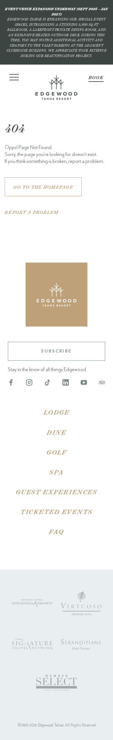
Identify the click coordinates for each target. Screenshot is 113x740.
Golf (56, 452)
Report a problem (31, 212)
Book (96, 77)
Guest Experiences (56, 491)
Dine (56, 432)
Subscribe (56, 351)
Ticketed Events (56, 511)
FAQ (56, 531)
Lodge (56, 412)
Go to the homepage (43, 187)
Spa (56, 472)
